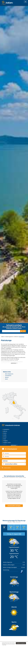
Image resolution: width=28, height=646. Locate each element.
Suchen (23, 331)
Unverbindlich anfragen (14, 505)
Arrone (4, 437)
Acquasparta (6, 429)
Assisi (4, 438)
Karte (6, 379)
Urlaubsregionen (9, 336)
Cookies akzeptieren (21, 643)
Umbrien (16, 336)
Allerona (5, 431)
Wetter (7, 377)
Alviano (5, 433)
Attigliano (5, 440)
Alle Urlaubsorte (9, 374)
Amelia (4, 435)
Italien (2, 336)
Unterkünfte (8, 375)
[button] (14, 461)
